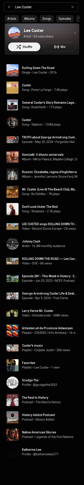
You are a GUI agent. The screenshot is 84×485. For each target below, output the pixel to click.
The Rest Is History (48, 402)
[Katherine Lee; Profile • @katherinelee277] (44, 452)
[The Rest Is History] (44, 400)
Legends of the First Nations (54, 437)
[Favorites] (44, 365)
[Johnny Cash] (44, 243)
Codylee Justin (44, 350)
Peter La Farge (41, 90)
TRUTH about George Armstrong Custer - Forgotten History (50, 137)
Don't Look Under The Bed (40, 206)
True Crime (60, 298)
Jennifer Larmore (45, 176)
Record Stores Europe (47, 228)
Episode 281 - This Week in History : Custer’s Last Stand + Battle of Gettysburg (50, 276)
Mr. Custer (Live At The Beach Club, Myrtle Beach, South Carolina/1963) (50, 189)
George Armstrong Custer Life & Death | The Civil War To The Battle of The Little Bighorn (50, 293)
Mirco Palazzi (42, 159)
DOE (35, 263)
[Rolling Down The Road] (44, 70)
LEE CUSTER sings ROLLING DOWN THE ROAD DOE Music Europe (50, 224)
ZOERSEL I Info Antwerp (50, 332)
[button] (12, 70)
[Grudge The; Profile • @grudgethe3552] (44, 382)
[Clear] (72, 6)
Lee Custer (40, 72)
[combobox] (46, 7)
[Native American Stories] (44, 434)
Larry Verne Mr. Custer (37, 311)
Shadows (37, 211)
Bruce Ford (66, 176)
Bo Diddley (38, 194)
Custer (26, 85)
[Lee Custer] (14, 33)
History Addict (45, 419)
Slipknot (36, 124)
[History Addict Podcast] (44, 417)
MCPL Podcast (65, 280)
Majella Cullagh (63, 159)
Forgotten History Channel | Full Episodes (67, 142)
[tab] (12, 18)
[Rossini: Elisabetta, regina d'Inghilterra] (44, 174)
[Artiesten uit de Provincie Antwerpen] (44, 330)
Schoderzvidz (41, 315)
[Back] (9, 6)
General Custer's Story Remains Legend (50, 102)
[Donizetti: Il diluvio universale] (44, 157)
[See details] (75, 33)
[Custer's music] (44, 348)
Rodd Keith (38, 107)
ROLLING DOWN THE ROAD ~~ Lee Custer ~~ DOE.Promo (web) (50, 259)
